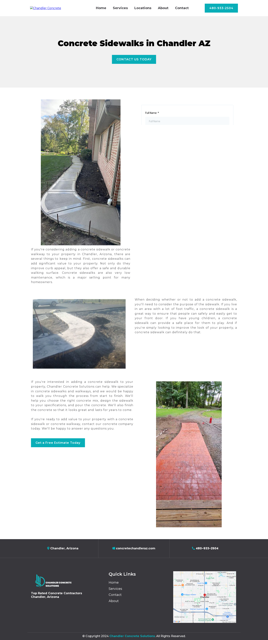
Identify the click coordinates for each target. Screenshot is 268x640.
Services (120, 8)
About (163, 8)
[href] (204, 597)
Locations (142, 8)
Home (101, 8)
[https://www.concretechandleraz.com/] (45, 8)
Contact (182, 8)
